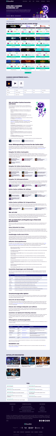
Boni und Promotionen (18, 118)
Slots (12, 410)
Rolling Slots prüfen (13, 69)
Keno (12, 407)
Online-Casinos (25, 1)
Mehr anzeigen (27, 72)
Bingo (12, 406)
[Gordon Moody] (30, 428)
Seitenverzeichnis (40, 434)
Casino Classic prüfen (42, 69)
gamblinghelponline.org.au (25, 337)
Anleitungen (43, 1)
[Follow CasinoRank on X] (43, 420)
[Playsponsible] (21, 428)
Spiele (30, 1)
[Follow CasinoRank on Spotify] (47, 420)
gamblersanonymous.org (25, 328)
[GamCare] (37, 428)
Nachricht (48, 1)
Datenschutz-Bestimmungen (42, 411)
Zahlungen (37, 1)
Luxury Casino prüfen (28, 46)
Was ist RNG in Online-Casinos (26, 410)
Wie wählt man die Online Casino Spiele (26, 407)
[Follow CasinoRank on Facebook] (40, 420)
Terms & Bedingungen (16, 434)
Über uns (42, 406)
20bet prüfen (13, 46)
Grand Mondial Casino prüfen (43, 46)
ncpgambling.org (24, 330)
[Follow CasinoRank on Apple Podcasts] (49, 420)
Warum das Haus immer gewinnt (27, 406)
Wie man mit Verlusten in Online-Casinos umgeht (27, 411)
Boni (33, 1)
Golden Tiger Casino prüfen (28, 69)
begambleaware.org (24, 332)
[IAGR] (25, 428)
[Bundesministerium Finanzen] (15, 428)
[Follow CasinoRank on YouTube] (45, 420)
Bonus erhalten (13, 33)
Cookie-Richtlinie (29, 434)
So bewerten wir (42, 410)
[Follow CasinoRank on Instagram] (41, 420)
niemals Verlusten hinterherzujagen (18, 303)
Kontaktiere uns (42, 407)
